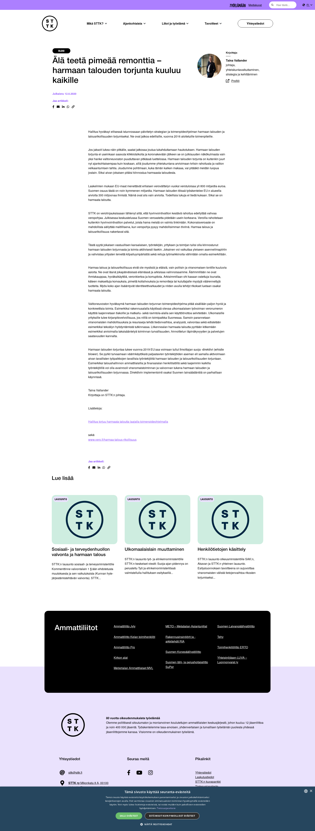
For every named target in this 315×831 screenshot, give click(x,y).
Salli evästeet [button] (129, 815)
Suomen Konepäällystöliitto (183, 652)
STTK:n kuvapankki (208, 781)
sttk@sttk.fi (75, 772)
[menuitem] (309, 5)
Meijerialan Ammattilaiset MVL (133, 668)
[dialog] (157, 809)
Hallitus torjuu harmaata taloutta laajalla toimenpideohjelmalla (128, 421)
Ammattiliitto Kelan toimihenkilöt (134, 637)
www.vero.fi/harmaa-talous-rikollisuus (112, 439)
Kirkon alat (121, 657)
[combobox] (282, 4)
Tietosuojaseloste (206, 786)
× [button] (311, 791)
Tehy (220, 637)
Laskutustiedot (204, 777)
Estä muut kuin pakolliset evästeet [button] (172, 815)
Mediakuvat (255, 5)
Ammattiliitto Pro (124, 647)
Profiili (235, 81)
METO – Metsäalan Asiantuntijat (186, 626)
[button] (157, 824)
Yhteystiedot (255, 23)
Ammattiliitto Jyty (124, 626)
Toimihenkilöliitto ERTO (232, 647)
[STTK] (50, 23)
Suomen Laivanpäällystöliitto (236, 626)
